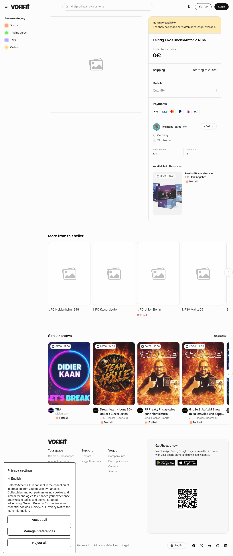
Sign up (203, 6)
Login (221, 6)
